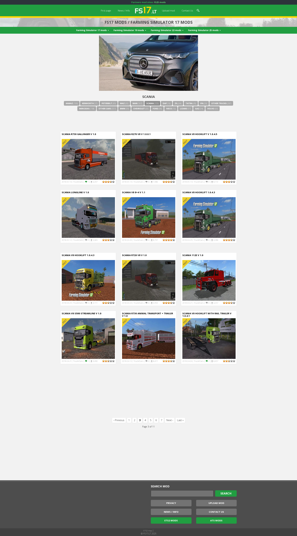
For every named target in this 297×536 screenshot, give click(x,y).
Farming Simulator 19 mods (129, 30)
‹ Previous (119, 420)
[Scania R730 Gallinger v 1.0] (88, 159)
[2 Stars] (106, 182)
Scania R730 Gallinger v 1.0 (79, 134)
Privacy (171, 502)
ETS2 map (147, 530)
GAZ (197, 108)
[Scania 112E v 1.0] (209, 280)
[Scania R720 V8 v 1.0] (148, 280)
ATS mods (216, 520)
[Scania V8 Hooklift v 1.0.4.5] (209, 159)
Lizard (183, 108)
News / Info (124, 10)
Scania (150, 103)
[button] (198, 10)
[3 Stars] (108, 182)
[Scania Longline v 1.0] (88, 217)
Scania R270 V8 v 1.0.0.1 (136, 134)
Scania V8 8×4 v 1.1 (133, 192)
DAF (165, 103)
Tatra (189, 103)
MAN (135, 103)
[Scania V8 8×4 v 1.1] (148, 217)
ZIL (176, 103)
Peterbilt (107, 103)
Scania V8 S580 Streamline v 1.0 (81, 313)
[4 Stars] (111, 182)
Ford (155, 108)
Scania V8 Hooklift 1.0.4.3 (198, 192)
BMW (122, 108)
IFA (201, 103)
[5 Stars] (113, 182)
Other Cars (105, 108)
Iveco (169, 108)
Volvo (210, 108)
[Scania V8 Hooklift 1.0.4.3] (209, 217)
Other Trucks (219, 103)
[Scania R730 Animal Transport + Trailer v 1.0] (148, 338)
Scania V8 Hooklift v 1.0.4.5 (199, 134)
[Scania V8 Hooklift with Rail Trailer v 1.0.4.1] (209, 338)
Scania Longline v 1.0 (75, 192)
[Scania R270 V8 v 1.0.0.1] (148, 159)
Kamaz (69, 103)
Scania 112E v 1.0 (192, 255)
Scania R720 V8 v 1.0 (134, 255)
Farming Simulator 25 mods (203, 30)
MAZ (122, 103)
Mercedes (84, 108)
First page (106, 10)
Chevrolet (139, 108)
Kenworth (88, 103)
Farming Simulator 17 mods (91, 30)
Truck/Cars (78, 181)
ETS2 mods (171, 520)
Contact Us (187, 10)
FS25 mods (160, 2)
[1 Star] (103, 182)
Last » (180, 420)
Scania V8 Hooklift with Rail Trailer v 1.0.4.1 (206, 314)
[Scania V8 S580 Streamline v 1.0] (88, 338)
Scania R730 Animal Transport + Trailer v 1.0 (147, 314)
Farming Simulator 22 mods (166, 30)
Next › (169, 420)
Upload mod (168, 10)
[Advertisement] (148, 121)
